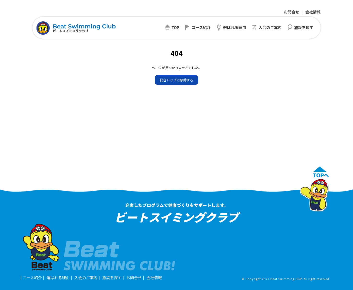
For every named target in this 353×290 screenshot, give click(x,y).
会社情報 (313, 12)
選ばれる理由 (58, 277)
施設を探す (112, 277)
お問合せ (291, 12)
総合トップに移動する (176, 80)
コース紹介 (32, 277)
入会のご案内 (85, 277)
